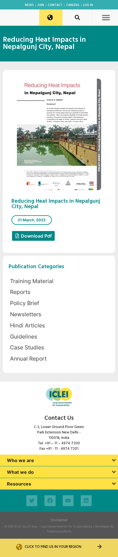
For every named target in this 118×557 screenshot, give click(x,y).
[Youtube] (68, 500)
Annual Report (28, 358)
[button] (105, 17)
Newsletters (25, 314)
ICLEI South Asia (26, 526)
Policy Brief (24, 303)
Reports (20, 292)
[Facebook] (49, 500)
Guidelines (23, 336)
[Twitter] (31, 500)
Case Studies (27, 347)
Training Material (32, 281)
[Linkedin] (86, 500)
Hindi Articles (27, 325)
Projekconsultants (59, 531)
